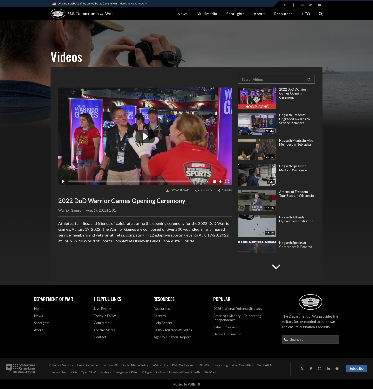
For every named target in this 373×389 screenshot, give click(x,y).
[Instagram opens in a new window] (302, 5)
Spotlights (235, 13)
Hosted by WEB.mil (186, 384)
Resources (283, 13)
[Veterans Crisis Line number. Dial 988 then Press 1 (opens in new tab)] (20, 368)
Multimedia (207, 13)
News (182, 13)
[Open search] (320, 13)
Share (227, 190)
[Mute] (221, 181)
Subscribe (356, 368)
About (259, 13)
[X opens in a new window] (285, 5)
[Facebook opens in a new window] (293, 5)
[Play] (63, 181)
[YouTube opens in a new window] (319, 5)
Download (180, 190)
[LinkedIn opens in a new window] (311, 5)
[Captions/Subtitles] (214, 181)
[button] (309, 79)
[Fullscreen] (227, 181)
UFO (306, 13)
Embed (206, 190)
